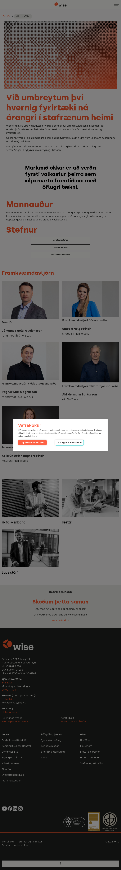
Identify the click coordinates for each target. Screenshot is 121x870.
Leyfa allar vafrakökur (32, 442)
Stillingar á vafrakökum (70, 442)
